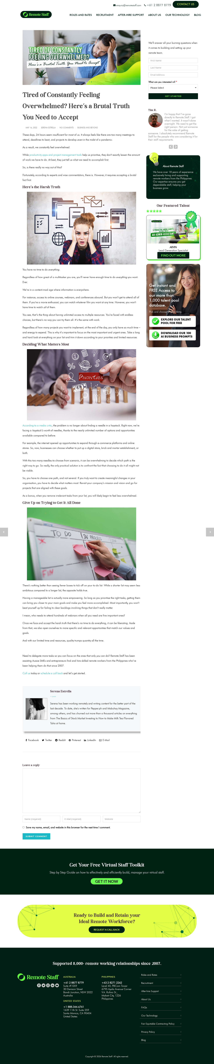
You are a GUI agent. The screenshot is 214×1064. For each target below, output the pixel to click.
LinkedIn (91, 740)
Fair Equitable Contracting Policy (157, 1023)
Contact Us (185, 4)
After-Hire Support (131, 15)
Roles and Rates (81, 15)
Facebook (33, 740)
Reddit (62, 740)
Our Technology (177, 15)
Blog (197, 15)
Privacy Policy (148, 1031)
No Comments (67, 127)
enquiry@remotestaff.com (129, 5)
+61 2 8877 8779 (159, 5)
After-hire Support (150, 991)
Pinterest (76, 740)
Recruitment (105, 15)
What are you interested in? (162, 82)
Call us (26, 673)
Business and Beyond (87, 127)
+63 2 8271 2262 (112, 982)
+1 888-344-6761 (73, 1006)
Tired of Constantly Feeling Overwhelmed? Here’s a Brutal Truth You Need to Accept (76, 106)
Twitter (48, 740)
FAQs (144, 1007)
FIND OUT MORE (173, 255)
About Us (154, 15)
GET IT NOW (106, 881)
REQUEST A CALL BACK (107, 929)
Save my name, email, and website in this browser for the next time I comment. (68, 827)
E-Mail (106, 740)
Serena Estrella (48, 127)
